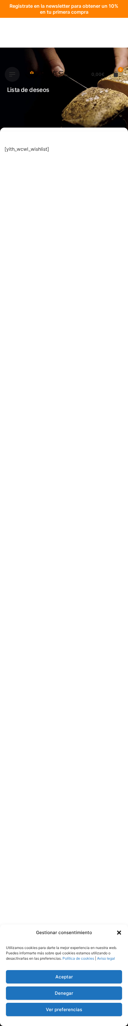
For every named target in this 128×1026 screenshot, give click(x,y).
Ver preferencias (64, 1009)
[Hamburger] (12, 74)
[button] (119, 933)
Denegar (64, 993)
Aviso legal (106, 958)
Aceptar (64, 977)
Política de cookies (78, 958)
